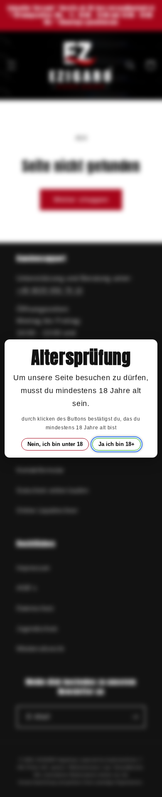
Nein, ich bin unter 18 (55, 444)
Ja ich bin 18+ (116, 444)
